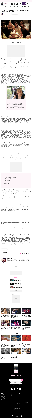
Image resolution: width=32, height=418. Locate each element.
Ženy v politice (18, 403)
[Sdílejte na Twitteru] (24, 253)
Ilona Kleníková (2, 330)
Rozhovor (13, 312)
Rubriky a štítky (26, 401)
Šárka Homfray (12, 330)
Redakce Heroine (23, 318)
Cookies (9, 408)
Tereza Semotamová (3, 358)
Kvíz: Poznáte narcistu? (11, 401)
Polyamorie (18, 401)
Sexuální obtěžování (19, 394)
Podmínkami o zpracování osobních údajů (18, 385)
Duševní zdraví (18, 402)
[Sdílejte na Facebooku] (22, 253)
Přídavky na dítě (3, 398)
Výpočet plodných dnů (3, 394)
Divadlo (24, 312)
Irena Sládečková (13, 317)
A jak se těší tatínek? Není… (12, 394)
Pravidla (12, 408)
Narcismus (18, 395)
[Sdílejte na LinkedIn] (26, 253)
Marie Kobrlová (10, 258)
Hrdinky (24, 324)
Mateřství (3, 324)
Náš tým (26, 395)
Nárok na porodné (3, 397)
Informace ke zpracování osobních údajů (18, 408)
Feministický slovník (27, 402)
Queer (3, 312)
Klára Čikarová (2, 318)
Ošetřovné (2, 399)
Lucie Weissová (23, 357)
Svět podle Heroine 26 (24, 3)
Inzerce (26, 394)
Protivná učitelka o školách (12, 395)
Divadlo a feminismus (4, 249)
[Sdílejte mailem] (28, 253)
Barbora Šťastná (23, 329)
